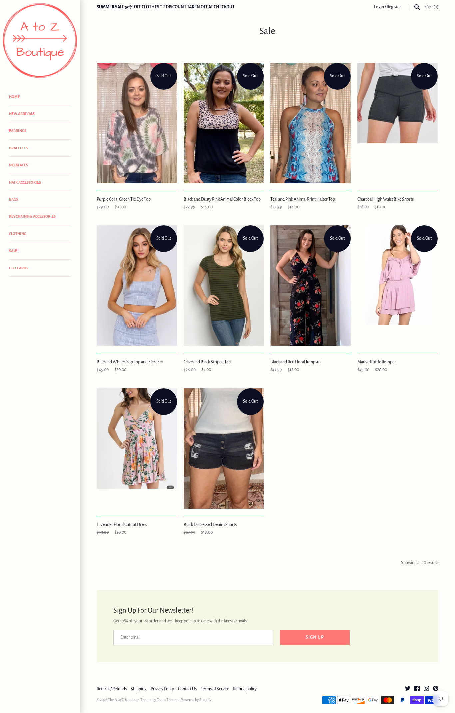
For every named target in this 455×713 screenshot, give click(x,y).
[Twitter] (407, 689)
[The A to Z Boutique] (40, 41)
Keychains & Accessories (32, 216)
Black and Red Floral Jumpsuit (296, 362)
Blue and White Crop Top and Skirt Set (130, 362)
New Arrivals (22, 114)
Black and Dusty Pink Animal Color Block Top (222, 199)
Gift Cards (18, 268)
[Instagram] (426, 689)
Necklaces (18, 165)
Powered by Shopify (196, 700)
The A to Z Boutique (123, 700)
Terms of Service (215, 689)
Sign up (315, 637)
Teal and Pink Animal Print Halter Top (302, 199)
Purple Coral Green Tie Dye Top (124, 199)
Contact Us (187, 689)
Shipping (139, 689)
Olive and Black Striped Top (207, 362)
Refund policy (245, 689)
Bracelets (18, 148)
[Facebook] (417, 689)
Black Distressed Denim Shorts (210, 524)
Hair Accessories (25, 182)
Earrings (17, 131)
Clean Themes (168, 700)
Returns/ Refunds (112, 689)
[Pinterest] (435, 689)
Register (394, 7)
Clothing (17, 234)
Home (14, 97)
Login (379, 7)
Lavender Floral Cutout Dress (122, 524)
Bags (13, 199)
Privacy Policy (162, 689)
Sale (13, 251)
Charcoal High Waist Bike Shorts (385, 199)
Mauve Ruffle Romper (376, 362)
